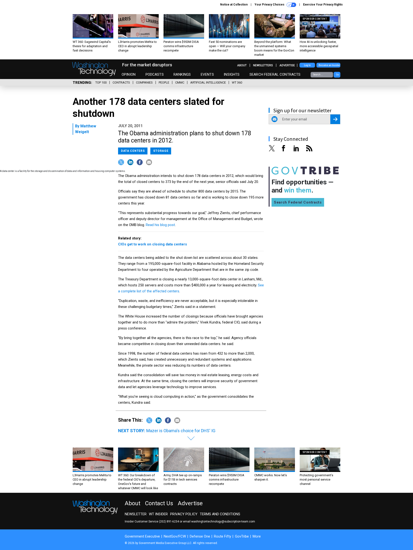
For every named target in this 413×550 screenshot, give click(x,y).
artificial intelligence (208, 82)
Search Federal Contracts (275, 74)
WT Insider (158, 514)
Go (337, 74)
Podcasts (155, 74)
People (164, 82)
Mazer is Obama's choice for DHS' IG (180, 430)
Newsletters (263, 65)
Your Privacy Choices (270, 4)
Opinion (129, 74)
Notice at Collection (234, 4)
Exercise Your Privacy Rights (323, 4)
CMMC (179, 82)
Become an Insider (329, 65)
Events (207, 74)
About (242, 65)
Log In (307, 65)
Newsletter (136, 514)
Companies (144, 82)
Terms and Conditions (220, 514)
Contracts (121, 82)
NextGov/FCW (175, 536)
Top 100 (101, 82)
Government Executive (142, 536)
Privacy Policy (183, 514)
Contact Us (159, 503)
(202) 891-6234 (169, 521)
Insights (231, 74)
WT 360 (237, 82)
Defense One (200, 536)
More (257, 536)
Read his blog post (160, 225)
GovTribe (242, 536)
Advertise (287, 65)
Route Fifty (222, 536)
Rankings (182, 74)
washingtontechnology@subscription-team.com (223, 521)
